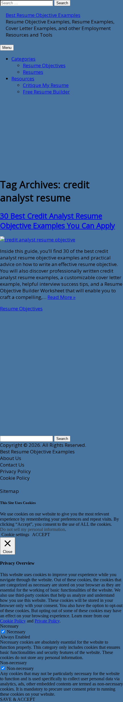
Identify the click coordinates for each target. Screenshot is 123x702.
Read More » (61, 297)
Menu (6, 47)
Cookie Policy (13, 620)
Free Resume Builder (46, 91)
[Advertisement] (43, 135)
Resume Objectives (44, 65)
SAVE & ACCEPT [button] (17, 699)
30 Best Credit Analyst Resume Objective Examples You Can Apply (57, 220)
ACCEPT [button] (41, 534)
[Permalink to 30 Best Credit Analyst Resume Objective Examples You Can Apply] (37, 239)
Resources (22, 78)
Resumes (33, 72)
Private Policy (47, 620)
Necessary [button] (9, 626)
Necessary (16, 631)
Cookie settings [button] (15, 534)
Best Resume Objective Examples (43, 15)
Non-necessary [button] (13, 662)
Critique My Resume (46, 85)
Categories (23, 58)
